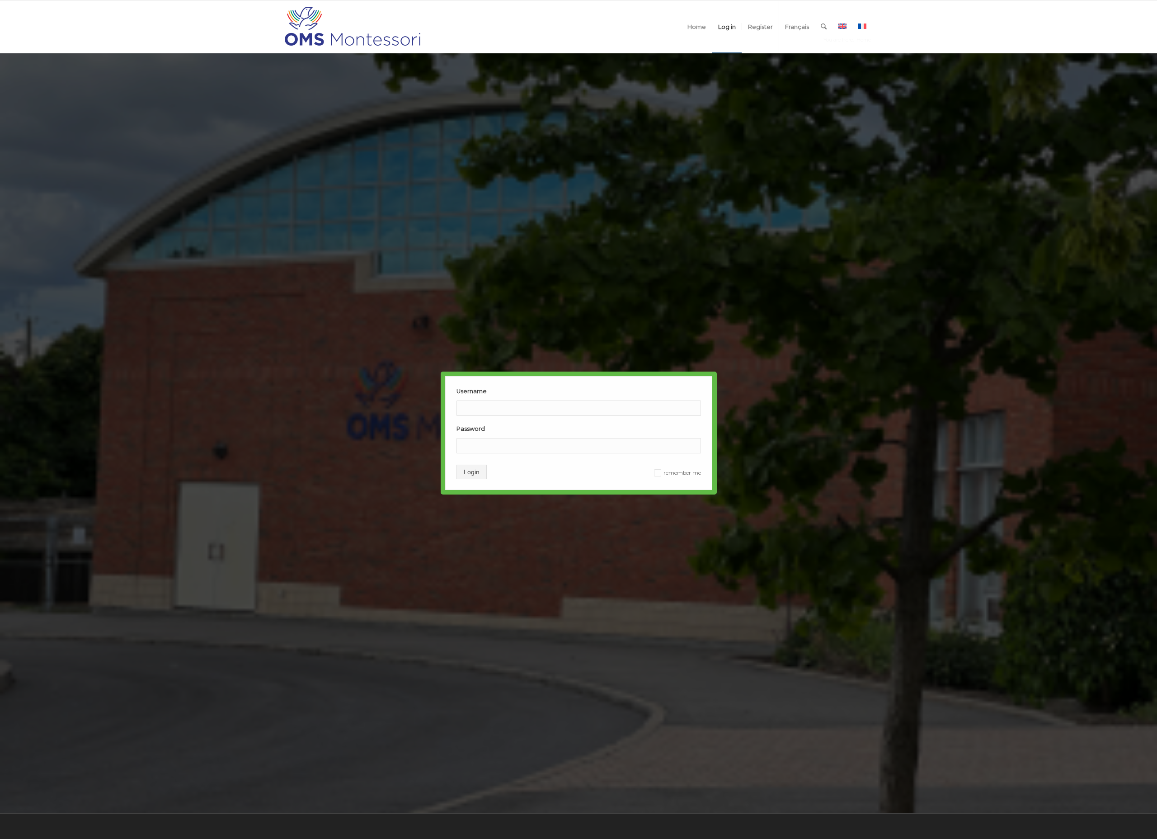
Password (470, 428)
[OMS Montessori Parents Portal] (352, 26)
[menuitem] (697, 26)
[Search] (823, 26)
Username (471, 391)
